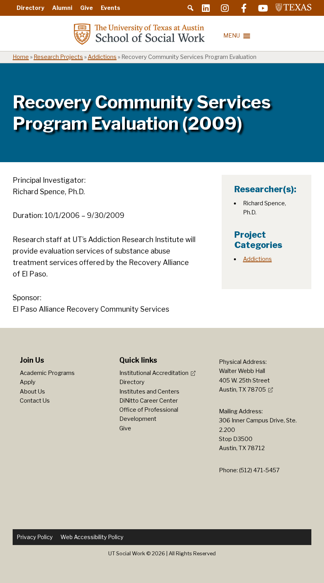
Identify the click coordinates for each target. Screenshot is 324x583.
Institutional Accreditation (153, 373)
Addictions (102, 57)
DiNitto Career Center (148, 400)
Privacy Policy (35, 537)
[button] (190, 8)
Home (21, 57)
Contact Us (35, 400)
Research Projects (58, 57)
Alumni (62, 7)
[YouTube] (262, 8)
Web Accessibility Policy (91, 537)
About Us (32, 391)
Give (86, 7)
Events (110, 7)
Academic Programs (47, 373)
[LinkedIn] (205, 8)
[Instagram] (224, 8)
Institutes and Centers (149, 391)
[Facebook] (243, 8)
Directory (30, 7)
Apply (28, 382)
